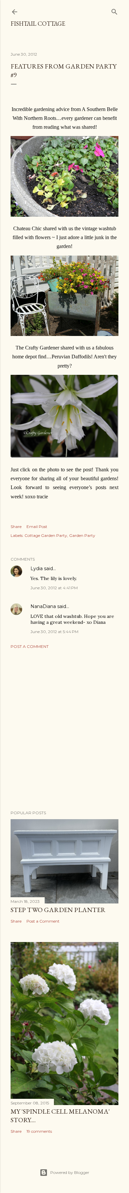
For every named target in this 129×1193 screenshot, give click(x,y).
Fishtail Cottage (38, 23)
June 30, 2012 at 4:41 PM (54, 587)
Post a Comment (30, 646)
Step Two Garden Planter (58, 909)
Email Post (36, 526)
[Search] (114, 10)
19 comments (39, 1131)
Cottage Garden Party (45, 535)
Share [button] (16, 526)
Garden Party (82, 535)
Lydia (36, 568)
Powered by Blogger (69, 1172)
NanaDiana (43, 606)
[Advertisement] (64, 729)
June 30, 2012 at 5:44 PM (54, 631)
